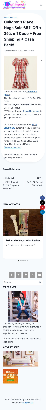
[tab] (18, 260)
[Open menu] (41, 5)
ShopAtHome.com (31, 111)
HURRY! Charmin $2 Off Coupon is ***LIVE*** (11, 183)
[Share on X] (42, 202)
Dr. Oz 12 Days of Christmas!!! (35, 182)
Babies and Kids (10, 17)
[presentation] (23, 222)
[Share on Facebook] (42, 197)
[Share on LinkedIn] (42, 212)
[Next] (39, 233)
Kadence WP (28, 403)
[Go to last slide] (6, 233)
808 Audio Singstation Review (23, 240)
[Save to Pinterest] (42, 207)
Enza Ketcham (11, 51)
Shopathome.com (12, 147)
